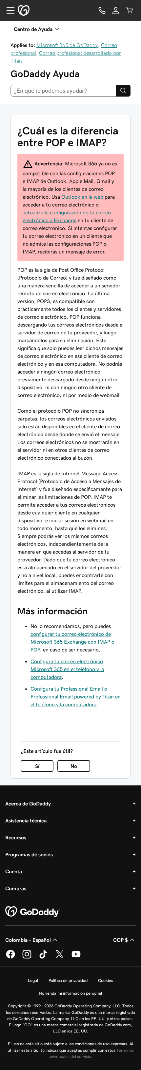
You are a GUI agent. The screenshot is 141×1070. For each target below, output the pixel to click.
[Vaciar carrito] (129, 10)
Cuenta (13, 871)
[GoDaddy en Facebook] (10, 957)
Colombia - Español (28, 939)
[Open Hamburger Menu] (7, 10)
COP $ (120, 939)
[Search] (123, 91)
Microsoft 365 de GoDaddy (67, 45)
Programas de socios (29, 854)
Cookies (105, 980)
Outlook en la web (82, 196)
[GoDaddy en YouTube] (76, 957)
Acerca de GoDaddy (28, 803)
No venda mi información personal (70, 993)
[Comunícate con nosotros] (102, 10)
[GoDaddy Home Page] (32, 911)
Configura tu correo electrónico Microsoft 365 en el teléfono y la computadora (67, 669)
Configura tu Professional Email (75, 696)
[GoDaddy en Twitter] (59, 957)
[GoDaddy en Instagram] (27, 957)
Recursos (15, 837)
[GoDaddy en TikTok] (43, 957)
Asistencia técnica (26, 820)
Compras (15, 888)
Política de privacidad (68, 980)
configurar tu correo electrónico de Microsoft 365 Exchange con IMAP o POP (72, 641)
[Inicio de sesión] (116, 10)
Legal (33, 980)
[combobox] (63, 91)
